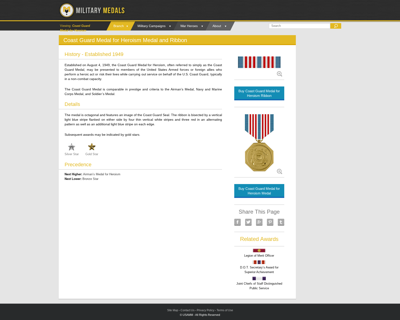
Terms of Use (225, 310)
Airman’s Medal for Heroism (101, 174)
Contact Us (187, 310)
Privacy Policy (205, 310)
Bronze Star (90, 179)
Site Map (172, 310)
